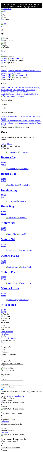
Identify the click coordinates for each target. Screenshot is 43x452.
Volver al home (6, 144)
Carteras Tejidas (7, 73)
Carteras (11, 71)
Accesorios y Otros (8, 92)
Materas (32, 71)
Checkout (4, 433)
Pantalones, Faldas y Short (24, 121)
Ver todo (16, 73)
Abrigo (34, 90)
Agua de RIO (6, 75)
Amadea (4, 58)
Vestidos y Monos (25, 90)
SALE (38, 71)
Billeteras (18, 71)
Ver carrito (5, 422)
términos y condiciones (15, 396)
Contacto (4, 94)
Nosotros (20, 96)
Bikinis (15, 87)
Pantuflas (25, 71)
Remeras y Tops (11, 90)
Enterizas (21, 87)
